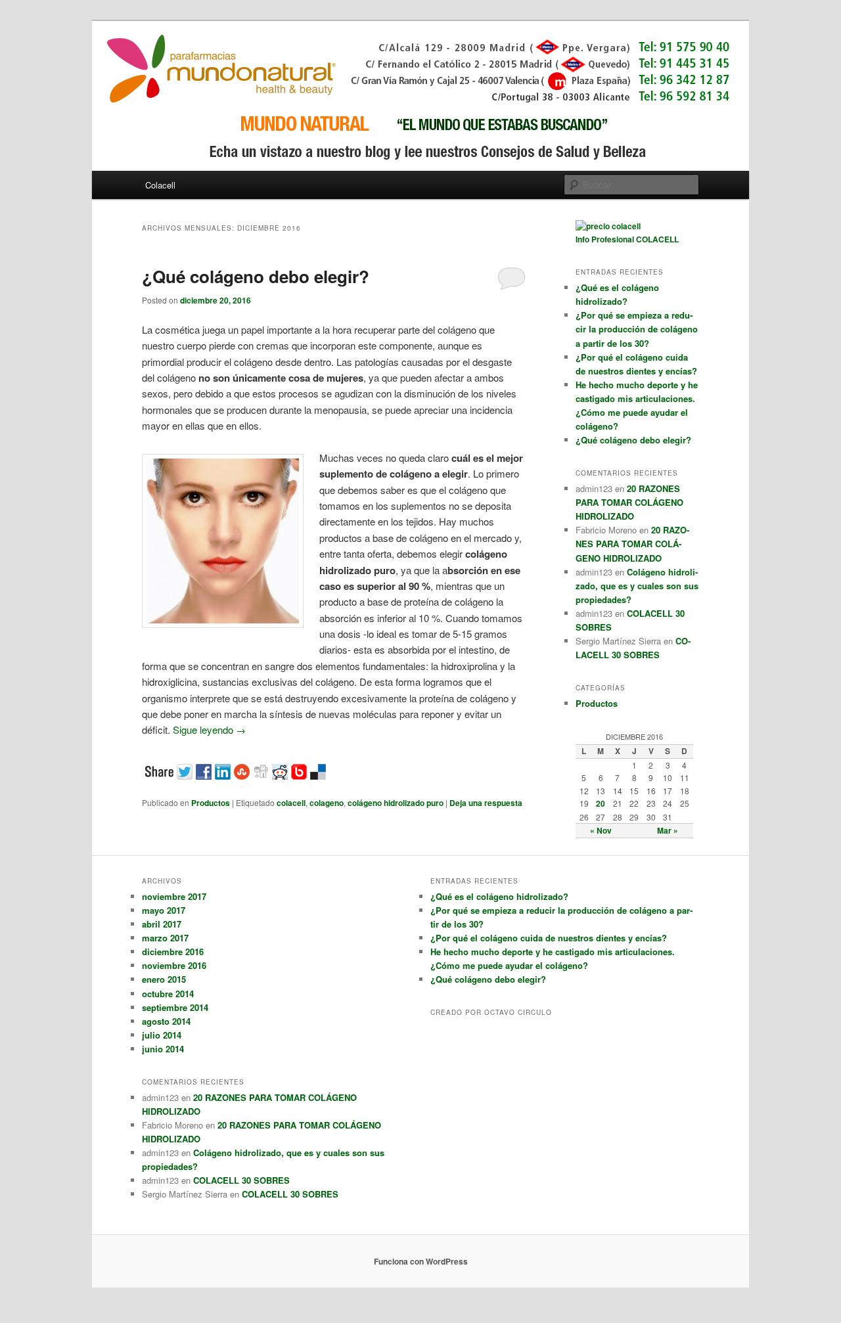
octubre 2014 (168, 993)
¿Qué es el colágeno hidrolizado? (499, 896)
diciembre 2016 (173, 951)
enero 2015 (164, 979)
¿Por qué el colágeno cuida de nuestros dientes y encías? (548, 937)
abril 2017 (161, 924)
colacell (291, 803)
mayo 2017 (163, 910)
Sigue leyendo (209, 729)
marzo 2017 (165, 937)
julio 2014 (161, 1035)
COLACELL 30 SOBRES (241, 1180)
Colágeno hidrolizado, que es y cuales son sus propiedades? (637, 586)
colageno (326, 803)
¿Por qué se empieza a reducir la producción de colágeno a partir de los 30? (637, 329)
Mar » (667, 830)
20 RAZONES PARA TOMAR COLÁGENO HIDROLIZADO (629, 502)
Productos (210, 803)
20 (600, 803)
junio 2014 (163, 1049)
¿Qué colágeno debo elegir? (255, 276)
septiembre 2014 (175, 1007)
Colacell (160, 185)
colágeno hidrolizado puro (395, 803)
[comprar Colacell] (608, 226)
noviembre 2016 (174, 965)
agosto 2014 (166, 1021)
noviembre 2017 (174, 896)
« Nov (601, 830)
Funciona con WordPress (421, 1261)
